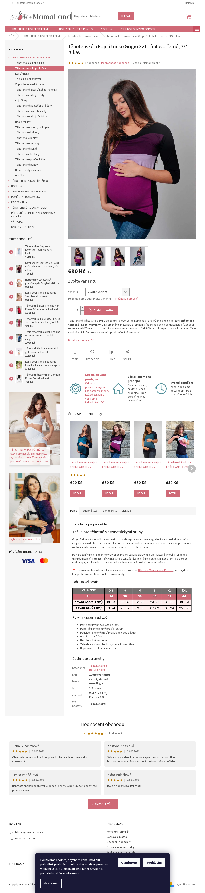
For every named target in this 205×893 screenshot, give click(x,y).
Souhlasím (152, 862)
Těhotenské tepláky (26, 143)
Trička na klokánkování (27, 79)
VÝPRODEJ (16, 222)
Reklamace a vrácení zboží (121, 852)
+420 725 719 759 (24, 839)
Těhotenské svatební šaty (29, 111)
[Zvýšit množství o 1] (81, 308)
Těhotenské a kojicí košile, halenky (35, 90)
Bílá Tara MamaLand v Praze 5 (154, 570)
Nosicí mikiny (21, 122)
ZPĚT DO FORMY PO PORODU (27, 192)
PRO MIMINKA (18, 202)
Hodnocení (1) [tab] (108, 511)
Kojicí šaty (20, 101)
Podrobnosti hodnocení (114, 63)
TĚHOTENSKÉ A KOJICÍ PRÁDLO (28, 181)
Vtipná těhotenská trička (28, 84)
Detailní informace (77, 340)
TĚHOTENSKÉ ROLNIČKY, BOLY (27, 208)
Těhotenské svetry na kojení (31, 127)
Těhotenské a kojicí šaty (28, 95)
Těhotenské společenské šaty (32, 106)
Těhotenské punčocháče (29, 159)
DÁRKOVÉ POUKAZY (21, 227)
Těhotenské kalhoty (26, 133)
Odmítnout (128, 862)
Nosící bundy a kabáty (27, 170)
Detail (76, 493)
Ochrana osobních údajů (119, 847)
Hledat (124, 16)
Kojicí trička (21, 74)
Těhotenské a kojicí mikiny (29, 117)
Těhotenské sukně (25, 149)
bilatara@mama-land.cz (28, 833)
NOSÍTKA (15, 186)
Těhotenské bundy (25, 165)
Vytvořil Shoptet (184, 885)
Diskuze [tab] (125, 511)
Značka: (144, 63)
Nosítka (18, 176)
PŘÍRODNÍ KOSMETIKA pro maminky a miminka (32, 214)
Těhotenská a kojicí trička (29, 68)
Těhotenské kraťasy (26, 154)
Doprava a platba (115, 837)
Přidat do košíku (102, 310)
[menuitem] (27, 29)
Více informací (67, 873)
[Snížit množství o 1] (81, 312)
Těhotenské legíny (25, 138)
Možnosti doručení (125, 299)
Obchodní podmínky (117, 842)
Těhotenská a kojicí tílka (28, 63)
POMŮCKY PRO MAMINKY (24, 197)
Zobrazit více (101, 804)
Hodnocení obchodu (101, 724)
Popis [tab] (72, 511)
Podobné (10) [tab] (88, 511)
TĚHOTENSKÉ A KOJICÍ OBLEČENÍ (29, 58)
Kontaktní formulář (116, 832)
